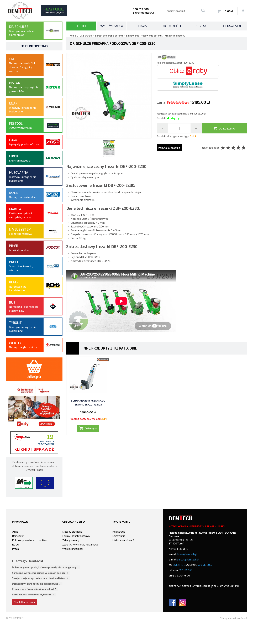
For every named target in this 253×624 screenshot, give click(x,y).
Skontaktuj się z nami (24, 602)
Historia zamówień (123, 540)
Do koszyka (227, 128)
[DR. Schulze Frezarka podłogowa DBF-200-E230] (108, 95)
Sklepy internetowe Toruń (233, 618)
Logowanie (118, 535)
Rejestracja (118, 531)
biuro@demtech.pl (144, 12)
